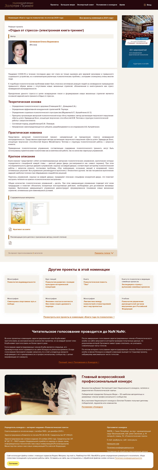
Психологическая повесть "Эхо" (95, 283)
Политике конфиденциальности (128, 458)
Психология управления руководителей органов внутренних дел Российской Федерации (134, 305)
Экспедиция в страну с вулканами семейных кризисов (136, 285)
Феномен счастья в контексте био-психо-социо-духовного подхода (59, 304)
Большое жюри (68, 5)
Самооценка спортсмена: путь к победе (21, 302)
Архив (122, 5)
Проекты (54, 5)
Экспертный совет (85, 5)
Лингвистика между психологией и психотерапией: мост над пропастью (97, 304)
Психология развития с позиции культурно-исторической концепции (60, 284)
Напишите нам (113, 444)
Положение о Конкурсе (92, 407)
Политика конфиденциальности (120, 447)
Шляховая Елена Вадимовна (44, 41)
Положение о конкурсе (106, 5)
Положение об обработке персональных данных (127, 451)
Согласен (13, 463)
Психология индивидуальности (21, 282)
